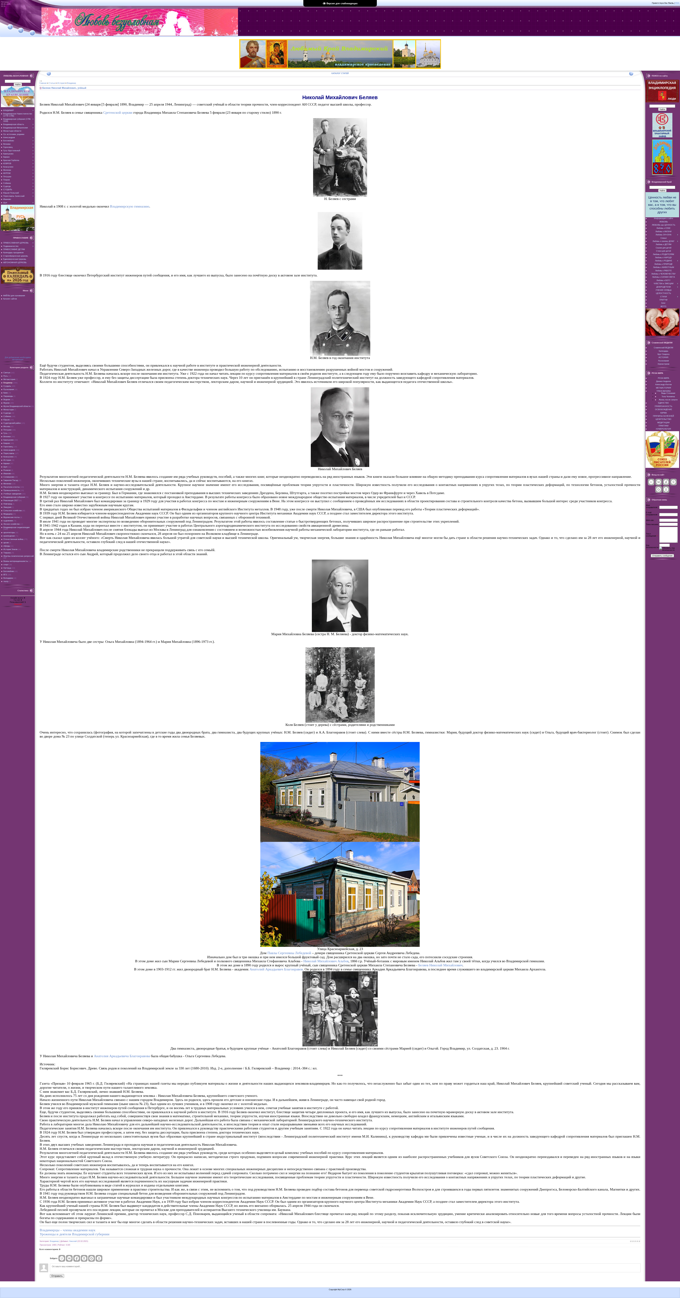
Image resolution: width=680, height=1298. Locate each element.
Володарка (8, 578)
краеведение (9, 536)
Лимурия (7, 507)
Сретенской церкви (117, 112)
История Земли (10, 549)
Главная (43, 83)
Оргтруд (7, 568)
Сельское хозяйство (12, 510)
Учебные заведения (12, 494)
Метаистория (9, 379)
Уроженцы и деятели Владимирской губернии (74, 1234)
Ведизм (6, 399)
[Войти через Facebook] (76, 1258)
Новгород (7, 504)
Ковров (6, 443)
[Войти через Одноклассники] (99, 1258)
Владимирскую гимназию (129, 206)
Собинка (7, 416)
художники (8, 521)
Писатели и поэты (11, 487)
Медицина (7, 514)
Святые (6, 373)
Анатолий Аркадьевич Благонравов (276, 969)
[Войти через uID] (61, 1258)
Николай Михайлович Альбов (325, 961)
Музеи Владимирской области (16, 406)
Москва (6, 426)
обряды (6, 546)
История (7, 460)
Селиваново (8, 477)
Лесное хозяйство (11, 524)
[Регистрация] (21, 30)
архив (6, 543)
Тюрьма (7, 553)
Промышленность (11, 490)
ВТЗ (5, 575)
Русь (5, 376)
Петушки (7, 430)
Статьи (52, 83)
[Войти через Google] (91, 1258)
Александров (9, 450)
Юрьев (6, 420)
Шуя (5, 467)
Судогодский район (12, 423)
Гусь (5, 433)
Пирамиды (8, 396)
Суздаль (7, 386)
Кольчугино (8, 457)
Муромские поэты (11, 517)
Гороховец (8, 447)
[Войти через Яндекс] (84, 1258)
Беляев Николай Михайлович (440, 965)
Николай (18, 604)
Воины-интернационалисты (15, 561)
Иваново (7, 473)
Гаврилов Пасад (10, 480)
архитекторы (9, 532)
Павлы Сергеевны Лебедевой (289, 953)
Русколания (8, 389)
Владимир (7, 383)
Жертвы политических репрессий (18, 556)
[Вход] (32, 33)
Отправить (57, 1276)
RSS (677, 3)
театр (5, 581)
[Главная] (10, 27)
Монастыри (8, 410)
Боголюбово (8, 571)
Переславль (8, 453)
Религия (7, 470)
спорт (5, 564)
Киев (5, 393)
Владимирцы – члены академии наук (67, 1230)
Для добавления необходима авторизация (18, 358)
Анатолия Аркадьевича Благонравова (122, 1056)
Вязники (7, 436)
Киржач (6, 463)
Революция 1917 (10, 500)
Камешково (8, 440)
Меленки (7, 484)
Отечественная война (13, 539)
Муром (6, 403)
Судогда (7, 413)
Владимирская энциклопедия (16, 527)
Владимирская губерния (14, 497)
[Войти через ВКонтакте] (69, 1258)
